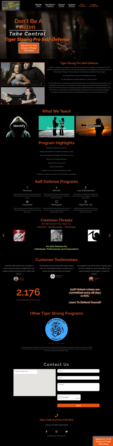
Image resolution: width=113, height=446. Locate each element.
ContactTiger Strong (93, 5)
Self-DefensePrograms (50, 5)
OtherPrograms (82, 5)
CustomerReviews (71, 5)
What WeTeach (38, 5)
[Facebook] (46, 432)
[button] (3, 235)
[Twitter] (66, 432)
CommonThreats (61, 5)
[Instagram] (56, 432)
